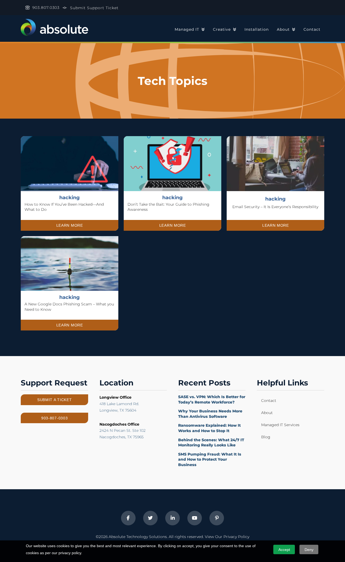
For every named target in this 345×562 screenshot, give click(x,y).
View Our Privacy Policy (227, 536)
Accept (284, 549)
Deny (309, 549)
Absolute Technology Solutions (138, 536)
